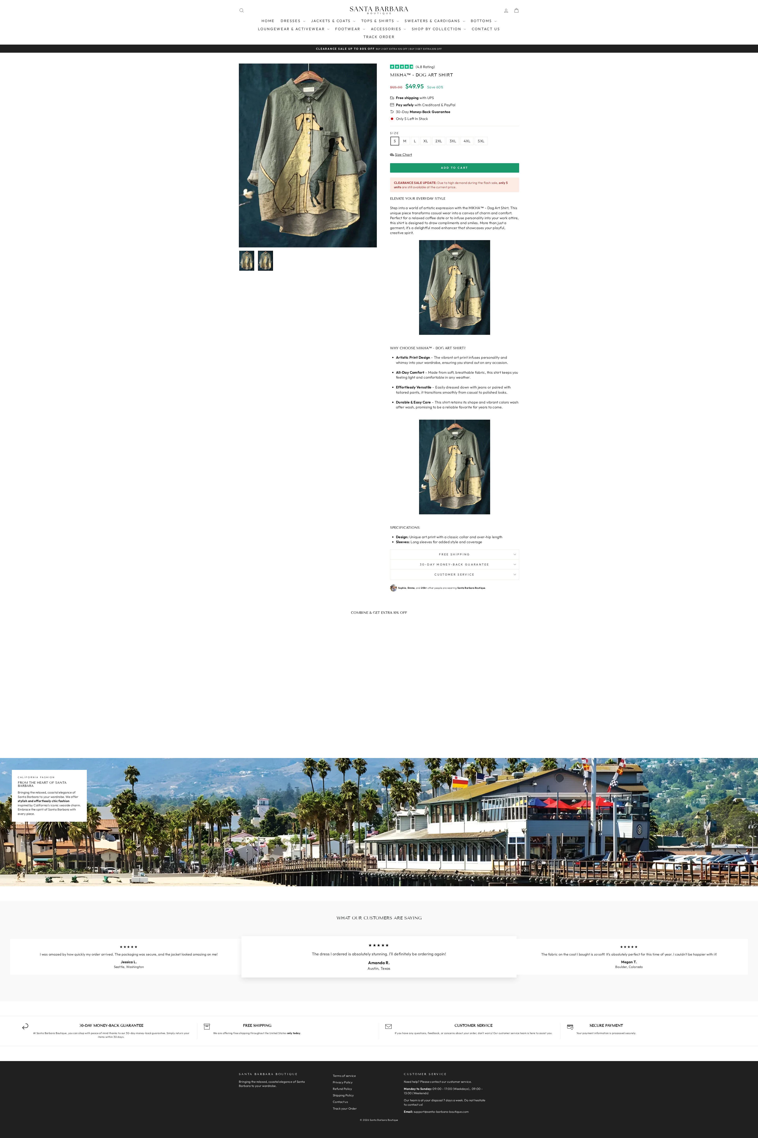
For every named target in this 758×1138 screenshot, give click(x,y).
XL (425, 141)
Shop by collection (437, 29)
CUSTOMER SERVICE (454, 574)
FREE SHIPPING (454, 554)
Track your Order (345, 1108)
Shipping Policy (343, 1095)
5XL (481, 141)
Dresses (291, 21)
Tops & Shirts (378, 21)
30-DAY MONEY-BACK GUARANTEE (454, 564)
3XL (453, 141)
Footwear (348, 29)
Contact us (486, 29)
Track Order (379, 37)
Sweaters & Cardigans (433, 21)
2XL (438, 141)
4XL (467, 141)
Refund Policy (342, 1089)
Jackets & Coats (331, 21)
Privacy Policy (343, 1082)
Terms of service (344, 1076)
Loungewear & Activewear (292, 29)
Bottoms (482, 21)
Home (268, 21)
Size (394, 133)
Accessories (387, 29)
